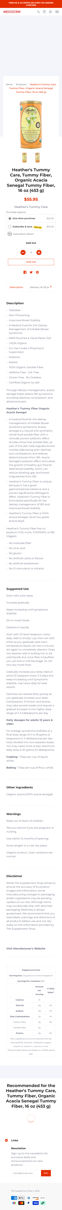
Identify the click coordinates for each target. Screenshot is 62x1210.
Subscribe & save (27, 226)
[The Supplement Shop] (12, 12)
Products (21, 84)
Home (9, 84)
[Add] (38, 252)
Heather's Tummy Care (31, 207)
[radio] (9, 218)
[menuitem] (38, 12)
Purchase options (16, 212)
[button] (38, 12)
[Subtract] (23, 252)
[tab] (16, 287)
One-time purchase (24, 218)
